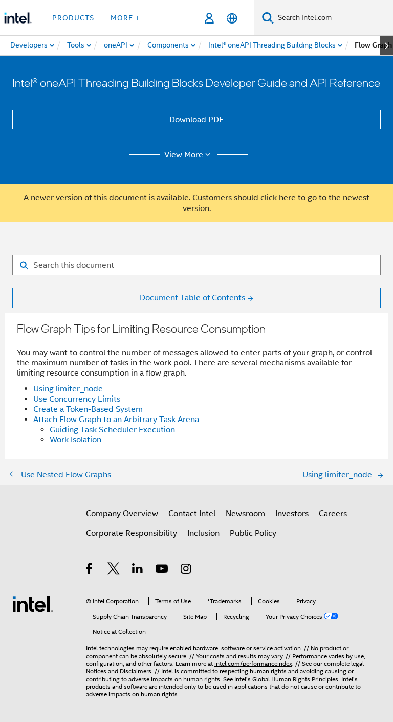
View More (183, 155)
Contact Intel (191, 513)
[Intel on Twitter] (114, 570)
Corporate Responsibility (131, 533)
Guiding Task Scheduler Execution (112, 430)
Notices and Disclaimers (118, 671)
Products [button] (73, 17)
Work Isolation (75, 440)
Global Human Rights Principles (295, 679)
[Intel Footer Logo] (32, 603)
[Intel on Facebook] (90, 570)
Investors (292, 513)
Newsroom (245, 513)
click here (278, 198)
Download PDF (196, 119)
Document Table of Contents (192, 298)
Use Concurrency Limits (76, 399)
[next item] (386, 45)
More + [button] (125, 17)
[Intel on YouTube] (162, 570)
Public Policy (253, 533)
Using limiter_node (68, 389)
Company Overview (122, 513)
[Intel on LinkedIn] (138, 570)
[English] (232, 18)
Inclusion (203, 533)
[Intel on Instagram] (186, 570)
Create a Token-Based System (88, 409)
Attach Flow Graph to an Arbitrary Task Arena (116, 419)
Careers (333, 513)
